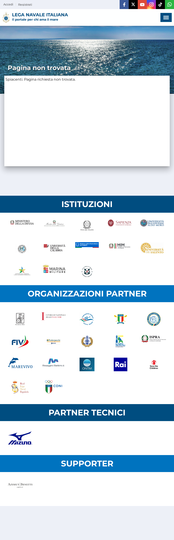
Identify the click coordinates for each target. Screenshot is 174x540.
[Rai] (120, 364)
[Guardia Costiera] (87, 272)
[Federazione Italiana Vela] (20, 342)
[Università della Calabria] (55, 249)
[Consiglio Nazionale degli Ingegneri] (53, 319)
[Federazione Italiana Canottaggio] (120, 319)
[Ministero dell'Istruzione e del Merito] (120, 249)
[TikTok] (160, 4)
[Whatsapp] (169, 4)
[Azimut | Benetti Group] (20, 489)
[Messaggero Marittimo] (53, 364)
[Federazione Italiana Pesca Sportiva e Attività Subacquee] (153, 319)
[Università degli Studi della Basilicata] (22, 249)
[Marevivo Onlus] (20, 364)
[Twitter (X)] (133, 4)
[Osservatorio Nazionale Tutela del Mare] (87, 364)
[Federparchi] (53, 342)
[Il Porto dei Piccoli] (120, 342)
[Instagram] (151, 4)
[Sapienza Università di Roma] (120, 226)
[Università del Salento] (152, 249)
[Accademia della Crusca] (20, 319)
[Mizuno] (20, 438)
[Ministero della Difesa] (22, 226)
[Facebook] (124, 4)
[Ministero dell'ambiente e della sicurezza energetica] (22, 272)
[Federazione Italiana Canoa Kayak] (87, 319)
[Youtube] (142, 4)
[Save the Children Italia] (153, 364)
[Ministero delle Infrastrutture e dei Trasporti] (87, 249)
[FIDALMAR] (87, 342)
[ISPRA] (153, 342)
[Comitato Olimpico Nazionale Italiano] (53, 387)
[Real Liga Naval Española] (20, 387)
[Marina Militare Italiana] (55, 272)
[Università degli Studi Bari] (152, 226)
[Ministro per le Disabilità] (87, 226)
